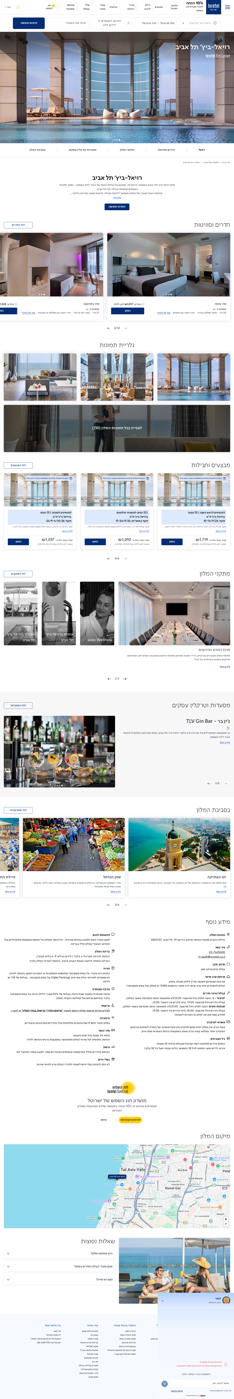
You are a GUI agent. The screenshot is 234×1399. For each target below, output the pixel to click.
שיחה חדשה (177, 1391)
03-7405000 (217, 952)
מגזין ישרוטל (92, 1354)
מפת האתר (93, 1377)
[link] (213, 7)
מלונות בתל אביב (211, 162)
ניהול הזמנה (130, 1331)
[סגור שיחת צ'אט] (162, 1300)
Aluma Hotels (70, 7)
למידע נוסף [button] (221, 531)
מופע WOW (92, 1346)
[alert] (200, 1383)
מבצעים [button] (159, 7)
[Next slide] (109, 679)
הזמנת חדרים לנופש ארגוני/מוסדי (45, 1339)
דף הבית (226, 162)
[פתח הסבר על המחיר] (143, 304)
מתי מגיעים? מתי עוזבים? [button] (158, 23)
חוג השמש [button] (49, 7)
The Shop (86, 7)
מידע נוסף (225, 667)
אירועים (113, 7)
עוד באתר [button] (92, 1325)
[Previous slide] (125, 679)
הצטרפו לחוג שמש (90, 1331)
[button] (227, 7)
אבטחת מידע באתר (127, 1346)
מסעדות (94, 1335)
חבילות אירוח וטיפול (89, 1343)
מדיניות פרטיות (129, 1343)
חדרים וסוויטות (166, 149)
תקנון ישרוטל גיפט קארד (125, 1354)
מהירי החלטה (130, 7)
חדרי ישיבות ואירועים (88, 1373)
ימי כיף (95, 1362)
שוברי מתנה (102, 7)
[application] (117, 1186)
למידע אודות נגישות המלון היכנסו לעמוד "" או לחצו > (60, 1010)
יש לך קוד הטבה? (76, 23)
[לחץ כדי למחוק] (183, 23)
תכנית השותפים (91, 1358)
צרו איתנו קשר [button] (53, 1325)
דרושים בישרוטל (53, 1335)
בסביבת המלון (37, 149)
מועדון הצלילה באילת (88, 1365)
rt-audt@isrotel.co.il (211, 956)
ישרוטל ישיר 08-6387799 (49, 1343)
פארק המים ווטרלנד (89, 1369)
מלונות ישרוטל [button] (174, 7)
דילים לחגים (147, 7)
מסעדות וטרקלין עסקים (82, 149)
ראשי (202, 149)
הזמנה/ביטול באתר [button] (125, 1325)
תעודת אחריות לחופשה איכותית (121, 1350)
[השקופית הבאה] (108, 328)
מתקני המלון (127, 149)
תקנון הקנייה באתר (127, 1339)
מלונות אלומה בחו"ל (89, 1350)
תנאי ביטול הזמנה (128, 1335)
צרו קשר (57, 1331)
